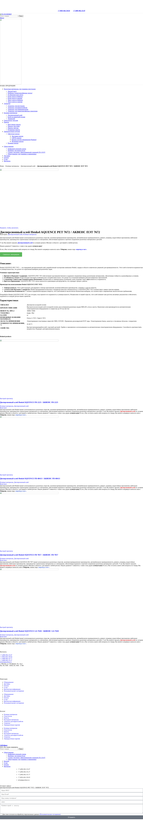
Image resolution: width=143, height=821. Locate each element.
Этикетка (7, 723)
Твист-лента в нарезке (15, 102)
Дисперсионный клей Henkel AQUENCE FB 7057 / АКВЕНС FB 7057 (29, 555)
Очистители (8, 716)
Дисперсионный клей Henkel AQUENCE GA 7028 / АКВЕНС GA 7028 (29, 631)
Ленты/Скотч (12, 91)
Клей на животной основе (16, 117)
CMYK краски (16, 138)
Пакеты (6, 718)
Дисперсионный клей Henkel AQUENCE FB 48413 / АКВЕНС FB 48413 (30, 478)
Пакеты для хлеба (14, 126)
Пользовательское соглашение (14, 691)
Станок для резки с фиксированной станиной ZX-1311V (26, 152)
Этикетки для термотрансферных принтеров (22, 111)
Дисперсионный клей (15, 115)
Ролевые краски (13, 143)
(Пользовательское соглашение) (50, 814)
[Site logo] (6, 14)
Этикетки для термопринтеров (18, 109)
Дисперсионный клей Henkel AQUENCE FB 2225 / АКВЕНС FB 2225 (29, 402)
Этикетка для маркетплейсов (13, 721)
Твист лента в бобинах (15, 100)
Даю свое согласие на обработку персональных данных (31, 814)
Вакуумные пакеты (14, 124)
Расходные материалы (11, 720)
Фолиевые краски (18, 141)
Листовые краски (17, 136)
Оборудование (9, 682)
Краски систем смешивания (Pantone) (24, 139)
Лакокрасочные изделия (12, 725)
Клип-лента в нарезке (15, 98)
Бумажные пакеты (14, 130)
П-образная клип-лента (15, 95)
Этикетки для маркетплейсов (17, 107)
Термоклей (11, 119)
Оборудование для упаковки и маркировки (22, 154)
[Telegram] (7, 670)
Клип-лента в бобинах (15, 96)
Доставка (7, 684)
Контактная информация (12, 689)
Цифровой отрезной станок (17, 149)
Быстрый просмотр (6, 398)
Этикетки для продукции (16, 106)
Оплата (6, 686)
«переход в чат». (81, 249)
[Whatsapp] (2, 670)
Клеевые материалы (12, 166)
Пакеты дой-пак (13, 128)
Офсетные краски (14, 134)
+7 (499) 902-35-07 (79, 11)
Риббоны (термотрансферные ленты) (20, 93)
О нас (6, 687)
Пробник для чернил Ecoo (16, 150)
